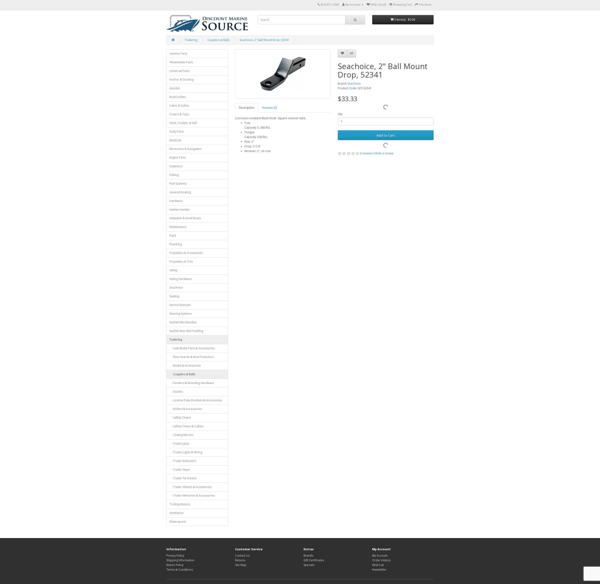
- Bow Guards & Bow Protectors (191, 357)
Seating (174, 296)
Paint (172, 236)
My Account (379, 556)
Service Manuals (180, 305)
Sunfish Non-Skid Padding (186, 331)
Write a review (384, 153)
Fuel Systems (177, 184)
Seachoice (176, 288)
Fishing (174, 175)
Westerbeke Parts (181, 62)
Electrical (175, 140)
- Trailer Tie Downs (182, 478)
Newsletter (379, 570)
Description (246, 108)
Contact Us (242, 556)
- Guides (176, 392)
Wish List (378, 565)
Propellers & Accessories (186, 253)
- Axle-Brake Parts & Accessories (191, 348)
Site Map (240, 565)
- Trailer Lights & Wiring (185, 452)
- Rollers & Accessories (185, 409)
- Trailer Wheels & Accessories (190, 487)
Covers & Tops (179, 114)
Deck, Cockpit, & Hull (183, 123)
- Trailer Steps (179, 470)
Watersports (177, 522)
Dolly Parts (176, 132)
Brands (308, 556)
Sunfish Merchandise (183, 322)
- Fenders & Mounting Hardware (191, 383)
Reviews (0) (269, 108)
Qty (340, 114)
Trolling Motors (179, 504)
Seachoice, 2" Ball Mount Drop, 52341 (264, 40)
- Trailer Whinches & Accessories (192, 496)
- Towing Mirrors (181, 435)
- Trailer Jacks (179, 444)
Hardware (176, 201)
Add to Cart (385, 135)
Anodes (174, 88)
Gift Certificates (314, 560)
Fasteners (175, 166)
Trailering (191, 40)
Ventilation (176, 513)
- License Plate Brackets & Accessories (195, 400)
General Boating (180, 192)
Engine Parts (177, 158)
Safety (173, 270)
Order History (381, 560)
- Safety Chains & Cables (186, 426)
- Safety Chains (180, 418)
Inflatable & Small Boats (185, 218)
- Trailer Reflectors (182, 461)
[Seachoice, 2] (283, 73)
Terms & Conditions (179, 570)
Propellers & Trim (181, 262)
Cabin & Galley (179, 106)
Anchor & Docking (181, 80)
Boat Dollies (177, 97)
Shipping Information (180, 560)
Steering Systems (180, 314)
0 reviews (366, 153)
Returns (240, 560)
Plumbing (175, 244)
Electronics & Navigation (185, 149)
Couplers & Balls (218, 40)
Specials (309, 565)
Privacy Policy (175, 556)
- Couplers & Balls (182, 374)
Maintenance (177, 227)
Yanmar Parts (178, 54)
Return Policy (175, 565)
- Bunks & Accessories (185, 366)
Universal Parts (179, 71)
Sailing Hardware (180, 279)
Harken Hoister (179, 210)
